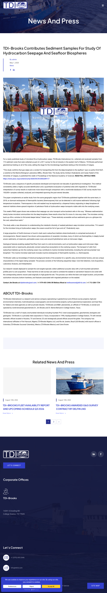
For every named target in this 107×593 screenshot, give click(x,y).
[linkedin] (94, 454)
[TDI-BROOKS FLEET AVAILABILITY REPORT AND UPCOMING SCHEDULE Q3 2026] (27, 380)
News (12, 66)
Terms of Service (62, 586)
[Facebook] (10, 69)
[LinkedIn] (14, 69)
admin (14, 60)
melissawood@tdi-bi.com (76, 283)
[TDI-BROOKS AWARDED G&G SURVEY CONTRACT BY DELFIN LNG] (80, 380)
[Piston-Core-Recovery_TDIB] (53, 78)
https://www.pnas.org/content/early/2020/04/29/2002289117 (26, 179)
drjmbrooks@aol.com (28, 283)
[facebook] (101, 454)
